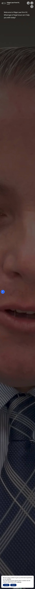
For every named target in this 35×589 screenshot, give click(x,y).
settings (19, 582)
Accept (6, 585)
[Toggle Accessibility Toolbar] (3, 292)
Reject (13, 585)
